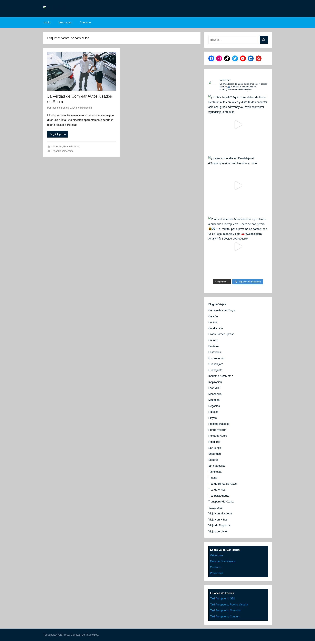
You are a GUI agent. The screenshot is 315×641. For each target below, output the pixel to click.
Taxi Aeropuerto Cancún (224, 616)
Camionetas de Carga (221, 310)
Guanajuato (215, 370)
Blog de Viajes (217, 304)
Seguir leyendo (58, 134)
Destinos (213, 346)
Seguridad (214, 453)
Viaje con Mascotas (220, 513)
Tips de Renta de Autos (222, 483)
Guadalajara (215, 364)
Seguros (213, 459)
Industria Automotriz (220, 376)
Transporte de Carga (220, 501)
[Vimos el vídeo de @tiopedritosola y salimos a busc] (238, 246)
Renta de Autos (71, 146)
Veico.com (65, 22)
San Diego (214, 447)
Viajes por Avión (218, 531)
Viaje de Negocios (219, 525)
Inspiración (215, 382)
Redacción (86, 107)
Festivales (214, 352)
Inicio (47, 22)
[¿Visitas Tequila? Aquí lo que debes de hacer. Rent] (238, 124)
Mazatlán (214, 399)
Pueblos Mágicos (218, 423)
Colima (212, 322)
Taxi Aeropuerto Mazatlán (225, 610)
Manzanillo (214, 394)
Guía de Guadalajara (222, 561)
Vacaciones (215, 507)
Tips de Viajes (217, 489)
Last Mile (214, 388)
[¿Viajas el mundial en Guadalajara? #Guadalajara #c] (238, 185)
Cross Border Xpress (221, 334)
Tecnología (214, 471)
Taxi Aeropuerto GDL (222, 598)
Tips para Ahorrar (219, 495)
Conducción (215, 328)
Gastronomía (216, 358)
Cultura (212, 340)
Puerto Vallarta (217, 429)
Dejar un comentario (63, 150)
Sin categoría (216, 465)
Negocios (57, 146)
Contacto (85, 22)
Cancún (213, 316)
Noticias (213, 411)
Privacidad (216, 573)
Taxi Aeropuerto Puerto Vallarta (229, 604)
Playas (212, 417)
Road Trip (214, 441)
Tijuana (212, 477)
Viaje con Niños (218, 519)
